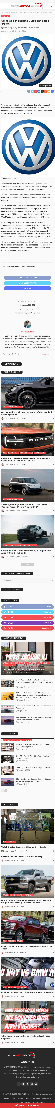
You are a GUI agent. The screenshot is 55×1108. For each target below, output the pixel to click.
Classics (13, 666)
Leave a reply (10, 364)
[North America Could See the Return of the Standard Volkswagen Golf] (27, 393)
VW (8, 16)
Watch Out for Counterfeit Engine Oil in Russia (23, 874)
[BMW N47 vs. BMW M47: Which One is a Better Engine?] (27, 1001)
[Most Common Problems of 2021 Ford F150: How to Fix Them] (27, 954)
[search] (51, 6)
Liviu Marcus (10, 675)
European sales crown (16, 266)
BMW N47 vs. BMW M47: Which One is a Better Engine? (27, 1020)
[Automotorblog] (27, 5)
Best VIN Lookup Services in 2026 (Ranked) (24, 761)
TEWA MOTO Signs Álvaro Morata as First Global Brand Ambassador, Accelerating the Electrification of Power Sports (34, 698)
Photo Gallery (40, 453)
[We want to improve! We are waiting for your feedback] (7, 711)
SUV (4, 1058)
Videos (13, 668)
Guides (12, 922)
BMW (5, 1014)
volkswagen (30, 266)
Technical (11, 968)
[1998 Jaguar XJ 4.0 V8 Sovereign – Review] (27, 661)
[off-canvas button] (2, 5)
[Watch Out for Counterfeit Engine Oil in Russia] (27, 853)
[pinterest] (27, 620)
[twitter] (27, 615)
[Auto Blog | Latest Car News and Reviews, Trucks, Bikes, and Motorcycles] (22, 1082)
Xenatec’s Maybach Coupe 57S (27, 313)
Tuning (5, 545)
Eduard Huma (9, 878)
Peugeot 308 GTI (27, 305)
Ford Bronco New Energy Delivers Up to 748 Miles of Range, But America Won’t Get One (26, 459)
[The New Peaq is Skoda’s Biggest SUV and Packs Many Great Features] (7, 723)
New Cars (23, 453)
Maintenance (28, 922)
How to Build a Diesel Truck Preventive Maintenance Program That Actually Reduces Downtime (26, 928)
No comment (34, 28)
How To (19, 922)
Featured (22, 666)
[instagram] (27, 625)
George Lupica (9, 28)
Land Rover (7, 1056)
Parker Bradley (10, 419)
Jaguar (6, 666)
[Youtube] (27, 631)
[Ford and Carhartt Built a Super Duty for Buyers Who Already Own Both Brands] (27, 531)
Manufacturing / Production (25, 545)
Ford (3, 16)
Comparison (7, 757)
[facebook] (27, 609)
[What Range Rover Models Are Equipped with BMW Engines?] (7, 774)
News (21, 407)
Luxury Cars (31, 666)
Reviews (6, 668)
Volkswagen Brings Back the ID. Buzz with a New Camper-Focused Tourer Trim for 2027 (24, 505)
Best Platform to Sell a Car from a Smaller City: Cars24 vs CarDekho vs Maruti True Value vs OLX (34, 685)
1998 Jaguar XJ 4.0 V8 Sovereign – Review (23, 672)
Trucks (6, 922)
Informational (19, 757)
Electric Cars (12, 407)
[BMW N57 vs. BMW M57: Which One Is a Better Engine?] (7, 786)
